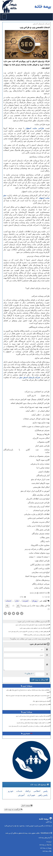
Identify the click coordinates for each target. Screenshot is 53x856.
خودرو (10, 791)
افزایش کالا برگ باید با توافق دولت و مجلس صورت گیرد (34, 628)
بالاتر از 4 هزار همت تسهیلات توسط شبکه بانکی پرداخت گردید (33, 722)
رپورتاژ (34, 601)
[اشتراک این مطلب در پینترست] (9, 613)
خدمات (8, 601)
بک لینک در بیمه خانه (45, 844)
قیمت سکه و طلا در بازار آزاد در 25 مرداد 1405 (36, 635)
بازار (17, 601)
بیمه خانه (43, 6)
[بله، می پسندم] (18, 606)
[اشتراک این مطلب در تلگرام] (22, 613)
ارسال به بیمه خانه (38, 680)
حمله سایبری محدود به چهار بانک (41, 701)
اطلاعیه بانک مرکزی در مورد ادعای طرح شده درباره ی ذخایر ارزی (32, 625)
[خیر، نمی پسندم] (7, 606)
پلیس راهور (42, 795)
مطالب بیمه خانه (47, 851)
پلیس (45, 791)
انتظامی (36, 791)
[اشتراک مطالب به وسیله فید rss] (5, 613)
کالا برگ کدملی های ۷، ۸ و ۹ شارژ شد (39, 704)
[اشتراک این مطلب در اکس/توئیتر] (13, 613)
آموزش (21, 795)
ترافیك (28, 791)
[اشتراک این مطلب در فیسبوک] (17, 613)
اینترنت (25, 601)
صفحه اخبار (26, 806)
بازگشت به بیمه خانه (13, 809)
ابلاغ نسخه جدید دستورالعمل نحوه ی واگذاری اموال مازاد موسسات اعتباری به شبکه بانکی (27, 696)
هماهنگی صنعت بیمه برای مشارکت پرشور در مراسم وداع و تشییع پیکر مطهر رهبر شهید (27, 691)
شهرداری (31, 795)
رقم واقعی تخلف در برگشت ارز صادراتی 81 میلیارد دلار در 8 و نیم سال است (28, 631)
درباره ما (49, 841)
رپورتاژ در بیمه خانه (45, 848)
